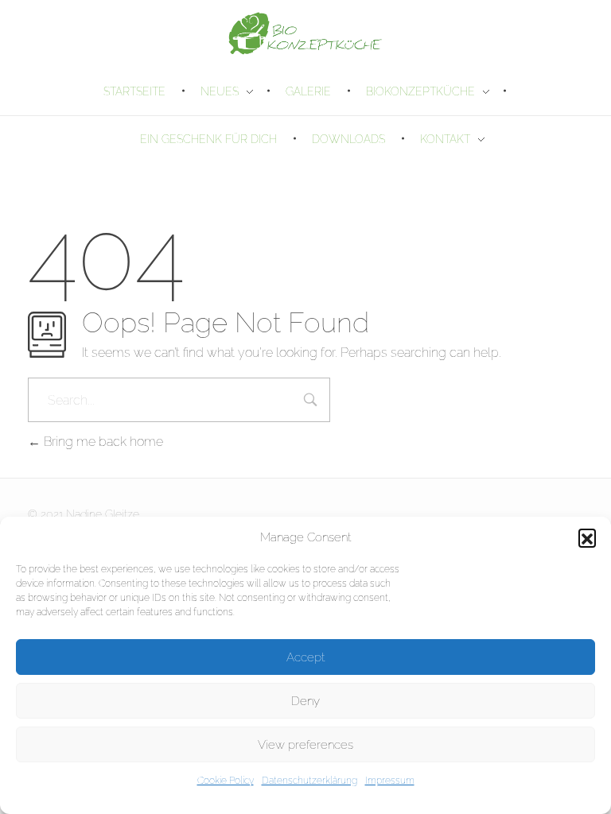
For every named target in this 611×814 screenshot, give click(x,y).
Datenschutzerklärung (309, 780)
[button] (587, 537)
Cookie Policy (225, 780)
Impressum (389, 780)
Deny (305, 701)
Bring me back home (102, 441)
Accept (305, 657)
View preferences (305, 745)
